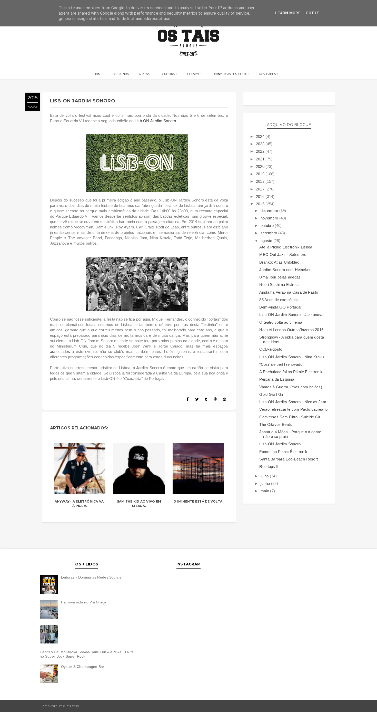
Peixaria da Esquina (276, 379)
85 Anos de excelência (279, 299)
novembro (270, 218)
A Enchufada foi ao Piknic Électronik (290, 372)
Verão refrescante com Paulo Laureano (293, 409)
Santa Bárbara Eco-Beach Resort (288, 459)
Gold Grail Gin (271, 394)
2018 (261, 181)
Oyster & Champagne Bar (82, 667)
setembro (269, 233)
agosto (267, 240)
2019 (261, 174)
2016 (261, 196)
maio (265, 491)
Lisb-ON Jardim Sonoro (155, 121)
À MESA (144, 74)
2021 (261, 159)
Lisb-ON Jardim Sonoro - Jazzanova (291, 314)
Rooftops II (268, 466)
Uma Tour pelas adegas (280, 277)
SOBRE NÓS (121, 74)
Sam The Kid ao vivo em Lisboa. (139, 503)
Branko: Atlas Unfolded (279, 262)
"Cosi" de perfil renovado (280, 364)
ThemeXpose (323, 706)
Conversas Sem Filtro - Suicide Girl (290, 417)
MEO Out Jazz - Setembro (282, 254)
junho (266, 483)
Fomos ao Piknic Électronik (283, 451)
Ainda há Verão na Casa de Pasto (288, 292)
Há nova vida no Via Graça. (84, 602)
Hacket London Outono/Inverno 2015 (291, 330)
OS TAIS (86, 706)
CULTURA (168, 74)
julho (265, 476)
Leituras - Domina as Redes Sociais (91, 577)
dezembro (270, 210)
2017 (261, 189)
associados (60, 351)
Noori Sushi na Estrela (279, 284)
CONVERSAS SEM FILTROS (231, 74)
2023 (261, 144)
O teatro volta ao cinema (280, 322)
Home (98, 74)
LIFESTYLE (194, 74)
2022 (261, 151)
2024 (261, 136)
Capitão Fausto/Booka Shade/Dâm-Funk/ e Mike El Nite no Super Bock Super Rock (87, 654)
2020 (261, 166)
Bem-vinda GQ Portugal (280, 307)
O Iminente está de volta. (198, 501)
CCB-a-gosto (270, 349)
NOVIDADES (267, 74)
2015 (261, 204)
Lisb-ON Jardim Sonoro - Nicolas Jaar (292, 402)
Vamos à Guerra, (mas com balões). (291, 387)
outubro (268, 225)
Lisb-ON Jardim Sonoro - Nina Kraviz (292, 357)
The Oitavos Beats (275, 424)
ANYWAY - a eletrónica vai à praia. (80, 503)
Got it (312, 13)
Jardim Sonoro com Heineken (285, 269)
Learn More (288, 13)
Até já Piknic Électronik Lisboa (285, 247)
